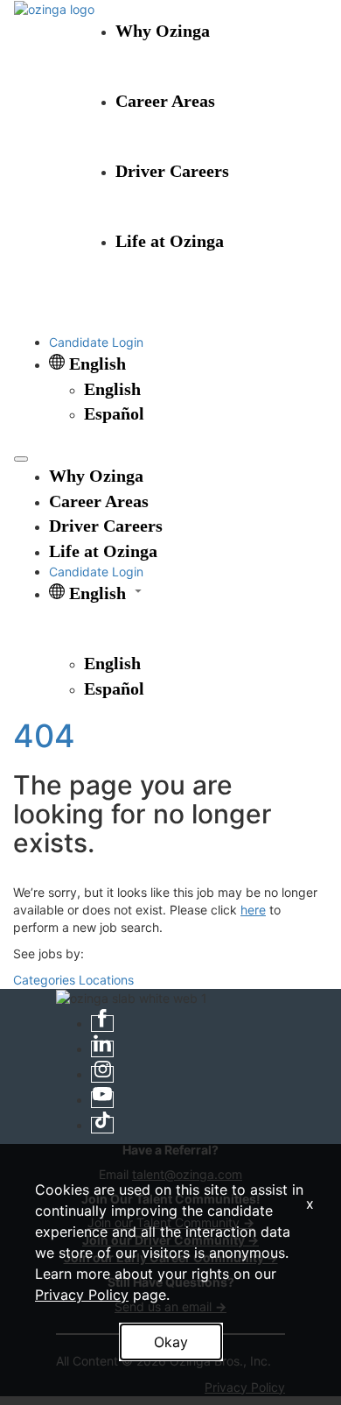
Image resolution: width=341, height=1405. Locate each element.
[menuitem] (205, 389)
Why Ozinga (162, 30)
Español (114, 413)
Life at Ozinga (169, 241)
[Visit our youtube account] (102, 1099)
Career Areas (165, 100)
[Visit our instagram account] (102, 1074)
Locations (106, 979)
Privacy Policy (82, 1294)
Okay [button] (171, 1342)
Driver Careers (172, 170)
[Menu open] (21, 459)
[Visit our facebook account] (102, 1023)
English (112, 389)
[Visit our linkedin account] (102, 1049)
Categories (44, 979)
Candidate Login (96, 342)
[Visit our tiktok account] (102, 1125)
